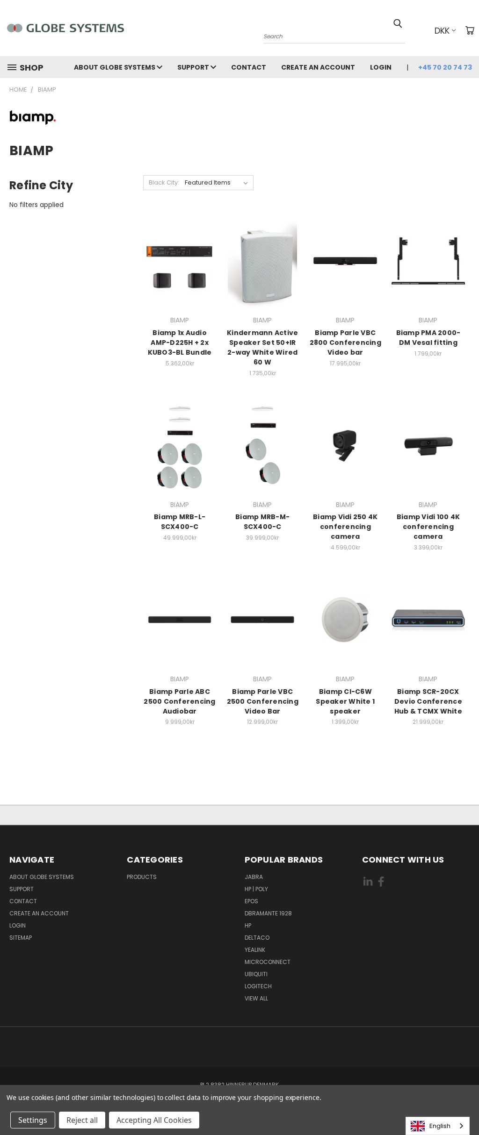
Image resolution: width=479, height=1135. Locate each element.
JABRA (254, 877)
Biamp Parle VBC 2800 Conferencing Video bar (345, 342)
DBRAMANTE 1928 (268, 913)
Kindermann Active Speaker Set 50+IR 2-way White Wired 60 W (262, 347)
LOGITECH (258, 986)
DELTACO (257, 938)
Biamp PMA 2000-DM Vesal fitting (428, 337)
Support (193, 67)
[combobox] (438, 1126)
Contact (248, 67)
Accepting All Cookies (154, 1120)
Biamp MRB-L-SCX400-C (179, 521)
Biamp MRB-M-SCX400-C (262, 521)
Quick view (180, 260)
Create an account (318, 67)
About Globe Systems (115, 67)
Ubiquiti (256, 974)
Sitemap (20, 938)
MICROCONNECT (267, 962)
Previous (464, 1105)
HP (248, 925)
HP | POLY (256, 889)
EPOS (251, 901)
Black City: (164, 182)
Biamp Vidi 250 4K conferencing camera (345, 526)
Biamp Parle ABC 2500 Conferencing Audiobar (179, 701)
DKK (442, 30)
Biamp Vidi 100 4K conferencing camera (428, 526)
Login (381, 67)
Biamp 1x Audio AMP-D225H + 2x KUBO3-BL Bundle (180, 342)
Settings (32, 1120)
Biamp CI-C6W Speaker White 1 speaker (345, 701)
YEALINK (255, 950)
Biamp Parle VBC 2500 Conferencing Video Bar (262, 701)
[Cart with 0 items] (469, 30)
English (439, 1125)
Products (142, 877)
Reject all (82, 1120)
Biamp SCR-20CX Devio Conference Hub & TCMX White (428, 701)
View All (256, 998)
